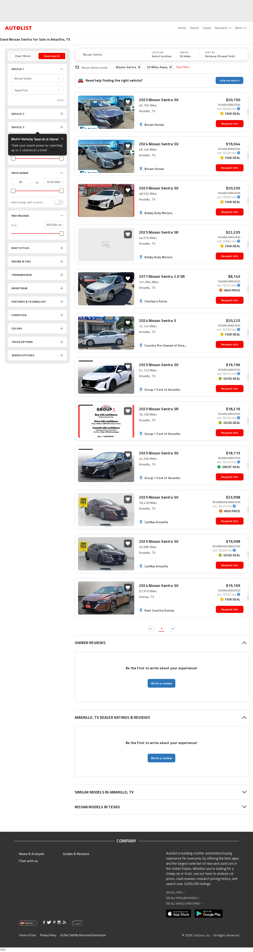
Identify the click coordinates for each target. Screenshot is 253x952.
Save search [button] (52, 56)
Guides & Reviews (76, 853)
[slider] (13, 158)
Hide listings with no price (27, 202)
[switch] (57, 202)
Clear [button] (60, 100)
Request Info (229, 123)
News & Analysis (31, 853)
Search (194, 27)
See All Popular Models (183, 898)
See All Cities (175, 892)
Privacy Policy (48, 935)
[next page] (172, 628)
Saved (207, 27)
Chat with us (28, 860)
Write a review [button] (161, 683)
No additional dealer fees (226, 501)
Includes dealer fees (229, 104)
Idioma (29, 923)
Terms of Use (27, 935)
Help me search (229, 80)
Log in (77, 924)
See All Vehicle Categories (184, 903)
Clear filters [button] (23, 56)
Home (182, 27)
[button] (37, 78)
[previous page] (150, 628)
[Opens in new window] (178, 913)
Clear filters (183, 67)
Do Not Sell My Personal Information (83, 935)
